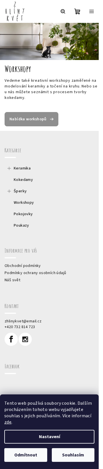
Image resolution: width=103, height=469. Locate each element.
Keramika (22, 168)
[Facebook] (11, 339)
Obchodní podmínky (23, 266)
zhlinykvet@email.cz (23, 321)
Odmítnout (25, 455)
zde (7, 422)
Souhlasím (73, 455)
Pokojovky (23, 214)
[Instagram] (25, 339)
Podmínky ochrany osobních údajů (35, 273)
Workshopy (24, 202)
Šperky (20, 191)
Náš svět (12, 280)
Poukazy (21, 225)
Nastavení (49, 437)
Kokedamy (23, 180)
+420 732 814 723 (20, 327)
